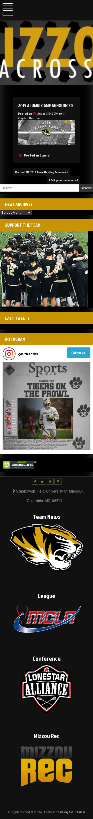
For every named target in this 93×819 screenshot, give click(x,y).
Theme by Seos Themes (70, 812)
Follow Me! (79, 352)
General (45, 155)
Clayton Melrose (29, 118)
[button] (46, 406)
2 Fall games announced (63, 180)
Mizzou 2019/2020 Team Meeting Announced (41, 172)
